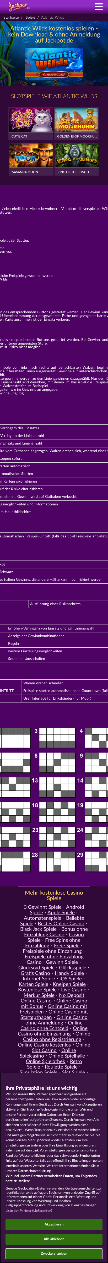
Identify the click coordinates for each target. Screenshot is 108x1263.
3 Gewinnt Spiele (43, 907)
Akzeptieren (54, 1224)
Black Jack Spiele (38, 929)
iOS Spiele (71, 978)
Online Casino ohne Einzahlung (53, 1031)
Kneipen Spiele (69, 984)
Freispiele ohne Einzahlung (52, 951)
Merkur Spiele (39, 995)
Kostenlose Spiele (37, 989)
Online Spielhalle (66, 1056)
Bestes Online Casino (61, 923)
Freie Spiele (66, 945)
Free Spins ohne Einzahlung (52, 943)
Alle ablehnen (54, 1239)
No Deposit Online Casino (52, 998)
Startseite (11, 17)
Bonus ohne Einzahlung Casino (56, 932)
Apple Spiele (61, 912)
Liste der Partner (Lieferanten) (29, 1211)
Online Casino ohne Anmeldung (56, 1020)
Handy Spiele (69, 973)
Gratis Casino (35, 973)
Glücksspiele (72, 967)
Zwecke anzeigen (54, 1253)
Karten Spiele (33, 984)
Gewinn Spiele (62, 962)
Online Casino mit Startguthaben (54, 1015)
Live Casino (74, 989)
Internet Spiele (39, 978)
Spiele (30, 17)
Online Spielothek (45, 1061)
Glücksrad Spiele (36, 967)
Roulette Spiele (61, 1067)
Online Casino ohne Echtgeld (51, 1026)
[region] (54, 1168)
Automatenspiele (42, 918)
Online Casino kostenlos (44, 1045)
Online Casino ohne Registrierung (56, 1037)
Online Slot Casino (61, 1048)
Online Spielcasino (48, 1053)
